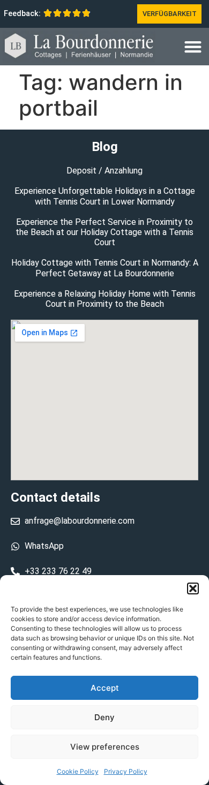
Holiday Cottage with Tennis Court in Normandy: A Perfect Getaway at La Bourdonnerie (104, 268)
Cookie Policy (78, 771)
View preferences (104, 747)
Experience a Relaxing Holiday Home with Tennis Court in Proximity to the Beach (105, 299)
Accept (105, 688)
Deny (104, 717)
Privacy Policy (125, 771)
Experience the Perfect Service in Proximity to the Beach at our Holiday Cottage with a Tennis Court (104, 232)
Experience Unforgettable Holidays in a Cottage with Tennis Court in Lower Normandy (104, 196)
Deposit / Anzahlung (104, 170)
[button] (193, 588)
